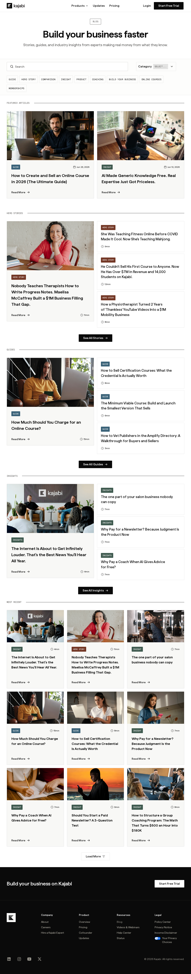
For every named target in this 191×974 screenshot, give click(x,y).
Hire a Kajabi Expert (52, 932)
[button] (79, 6)
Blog (119, 921)
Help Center (124, 932)
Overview (84, 921)
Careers (46, 927)
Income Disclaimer (166, 932)
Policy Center (163, 921)
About (44, 921)
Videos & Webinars (128, 927)
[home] (16, 6)
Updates (99, 5)
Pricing (114, 5)
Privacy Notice (163, 927)
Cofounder (85, 932)
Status (121, 938)
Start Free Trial (168, 5)
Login (147, 5)
